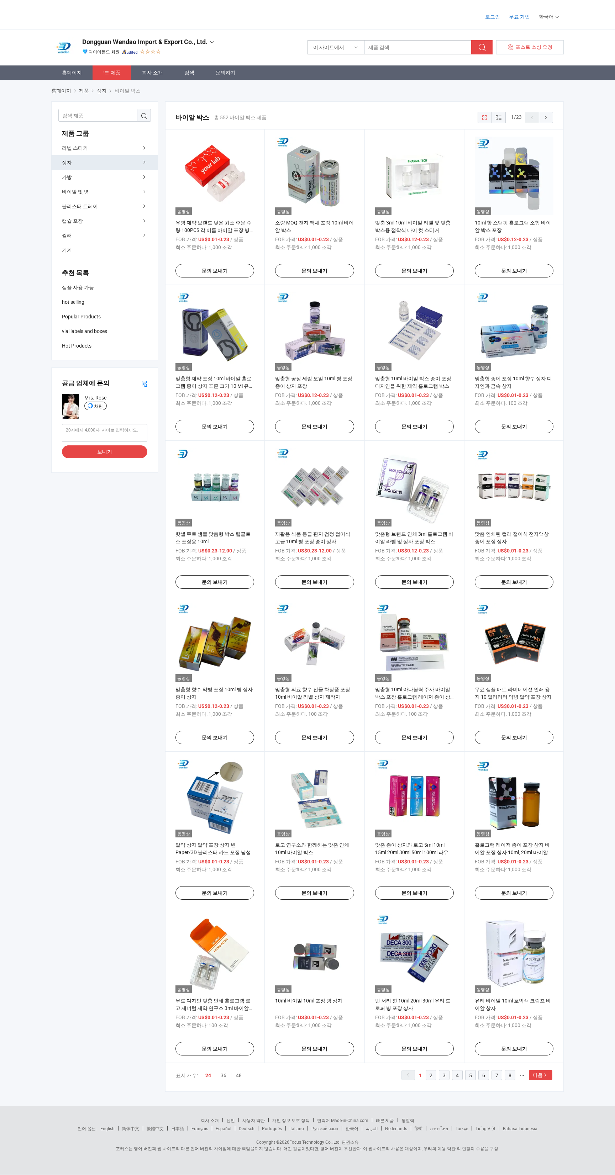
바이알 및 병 (75, 191)
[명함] (144, 383)
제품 (116, 72)
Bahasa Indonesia (520, 1128)
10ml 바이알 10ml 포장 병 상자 (308, 1000)
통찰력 (407, 1120)
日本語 (177, 1128)
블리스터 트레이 (80, 206)
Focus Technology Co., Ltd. (315, 1142)
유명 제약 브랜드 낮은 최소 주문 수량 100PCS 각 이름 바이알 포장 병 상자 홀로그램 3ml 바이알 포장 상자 (214, 230)
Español (223, 1128)
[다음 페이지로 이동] (546, 117)
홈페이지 (72, 72)
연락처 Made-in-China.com (342, 1120)
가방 (67, 177)
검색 (189, 72)
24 (208, 1075)
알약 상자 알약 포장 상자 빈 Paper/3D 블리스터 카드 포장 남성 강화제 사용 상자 (213, 852)
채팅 (98, 406)
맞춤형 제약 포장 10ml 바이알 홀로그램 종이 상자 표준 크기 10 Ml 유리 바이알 (214, 386)
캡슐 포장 (72, 220)
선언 (230, 1120)
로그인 (492, 16)
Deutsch (246, 1128)
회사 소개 (152, 72)
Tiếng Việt (485, 1128)
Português (272, 1128)
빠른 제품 (385, 1120)
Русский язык (324, 1128)
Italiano (296, 1128)
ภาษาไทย (439, 1128)
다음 (538, 1074)
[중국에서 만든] (97, 14)
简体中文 (130, 1128)
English (107, 1128)
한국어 (352, 1128)
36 (223, 1075)
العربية (372, 1128)
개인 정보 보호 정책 (291, 1120)
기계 (67, 250)
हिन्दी (418, 1128)
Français (199, 1128)
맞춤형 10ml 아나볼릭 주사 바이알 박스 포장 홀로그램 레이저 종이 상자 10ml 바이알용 (412, 697)
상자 (67, 162)
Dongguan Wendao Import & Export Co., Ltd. (144, 42)
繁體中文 (155, 1128)
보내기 (104, 451)
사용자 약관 (253, 1120)
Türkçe (462, 1128)
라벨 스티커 (75, 147)
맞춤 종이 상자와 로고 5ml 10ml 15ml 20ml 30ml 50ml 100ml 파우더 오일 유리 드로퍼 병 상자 (414, 852)
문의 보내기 (215, 271)
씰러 (67, 235)
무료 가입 (519, 16)
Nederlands (396, 1128)
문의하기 (226, 72)
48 (239, 1075)
